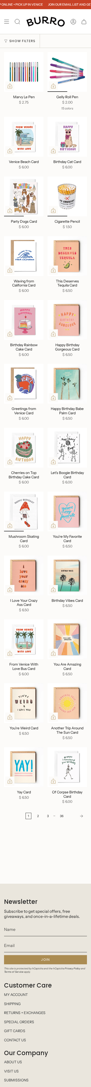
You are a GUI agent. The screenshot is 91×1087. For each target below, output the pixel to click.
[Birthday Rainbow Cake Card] (23, 320)
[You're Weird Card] (23, 703)
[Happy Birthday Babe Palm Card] (67, 384)
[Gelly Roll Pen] (67, 72)
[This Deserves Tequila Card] (67, 256)
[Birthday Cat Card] (67, 137)
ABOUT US (13, 1062)
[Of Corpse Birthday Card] (67, 767)
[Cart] (84, 21)
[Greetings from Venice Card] (23, 384)
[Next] (76, 816)
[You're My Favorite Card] (67, 511)
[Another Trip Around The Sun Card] (67, 703)
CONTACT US (15, 1040)
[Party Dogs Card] (23, 196)
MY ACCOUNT (16, 994)
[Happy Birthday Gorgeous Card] (67, 320)
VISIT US (11, 1071)
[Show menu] (7, 21)
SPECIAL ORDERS (19, 1022)
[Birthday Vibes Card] (67, 575)
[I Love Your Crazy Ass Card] (23, 575)
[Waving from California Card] (23, 256)
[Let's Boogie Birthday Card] (67, 448)
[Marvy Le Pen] (23, 72)
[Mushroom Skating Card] (23, 511)
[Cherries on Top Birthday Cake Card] (23, 448)
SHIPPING (12, 1004)
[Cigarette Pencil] (67, 196)
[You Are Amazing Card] (67, 639)
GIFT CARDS (14, 1031)
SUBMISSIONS (16, 1080)
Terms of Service (14, 971)
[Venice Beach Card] (23, 137)
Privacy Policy (72, 968)
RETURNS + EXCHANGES (25, 1012)
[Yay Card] (23, 767)
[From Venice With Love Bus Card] (23, 639)
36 (61, 816)
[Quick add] (9, 86)
